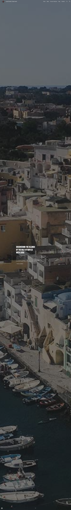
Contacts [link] (63, 1)
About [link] (48, 1)
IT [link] (66, 1)
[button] (70, 1)
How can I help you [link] (53, 1)
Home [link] (44, 1)
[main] (35, 250)
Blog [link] (59, 1)
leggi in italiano (20, 263)
